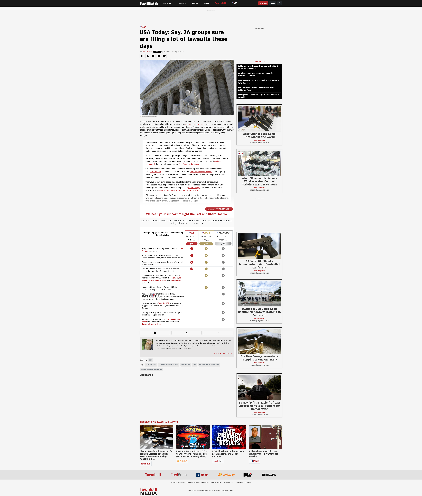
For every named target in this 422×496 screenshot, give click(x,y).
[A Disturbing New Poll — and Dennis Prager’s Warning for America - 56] (265, 437)
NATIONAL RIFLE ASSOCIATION (209, 365)
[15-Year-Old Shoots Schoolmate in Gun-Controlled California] (259, 246)
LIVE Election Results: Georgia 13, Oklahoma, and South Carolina (228, 454)
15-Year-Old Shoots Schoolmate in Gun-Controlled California (259, 264)
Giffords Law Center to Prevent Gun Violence (178, 190)
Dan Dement (155, 172)
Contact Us (189, 482)
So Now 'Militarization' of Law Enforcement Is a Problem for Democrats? (259, 405)
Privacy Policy (228, 482)
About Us (174, 482)
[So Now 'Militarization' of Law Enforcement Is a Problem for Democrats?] (259, 387)
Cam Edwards (147, 52)
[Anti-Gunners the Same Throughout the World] (259, 118)
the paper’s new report (195, 124)
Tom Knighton (259, 140)
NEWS (150, 360)
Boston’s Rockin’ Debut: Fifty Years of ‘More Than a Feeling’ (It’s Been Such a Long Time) (191, 454)
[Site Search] (279, 3)
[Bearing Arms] (149, 3)
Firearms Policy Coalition (201, 172)
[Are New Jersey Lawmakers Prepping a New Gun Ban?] (259, 341)
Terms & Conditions (216, 482)
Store (206, 3)
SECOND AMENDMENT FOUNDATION (151, 369)
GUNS (194, 365)
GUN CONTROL (185, 365)
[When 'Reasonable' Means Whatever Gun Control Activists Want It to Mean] (259, 163)
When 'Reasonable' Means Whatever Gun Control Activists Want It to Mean (259, 181)
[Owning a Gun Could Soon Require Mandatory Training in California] (259, 294)
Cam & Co (167, 3)
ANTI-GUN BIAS (151, 365)
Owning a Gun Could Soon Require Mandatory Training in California (259, 312)
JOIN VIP (263, 3)
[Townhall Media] (148, 491)
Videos (195, 3)
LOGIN (272, 3)
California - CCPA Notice (243, 482)
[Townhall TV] (220, 3)
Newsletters (205, 482)
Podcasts (182, 3)
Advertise (181, 482)
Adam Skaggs (194, 188)
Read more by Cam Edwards (222, 353)
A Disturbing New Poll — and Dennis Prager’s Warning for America (263, 454)
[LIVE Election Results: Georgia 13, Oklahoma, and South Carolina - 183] (229, 437)
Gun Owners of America (188, 164)
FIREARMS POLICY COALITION (168, 365)
